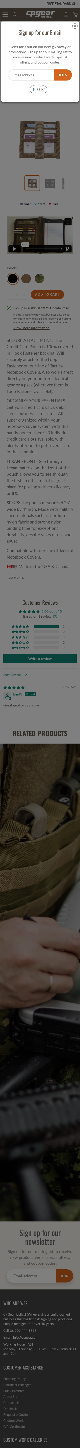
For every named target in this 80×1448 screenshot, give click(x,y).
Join (63, 75)
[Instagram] (43, 89)
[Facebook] (34, 89)
